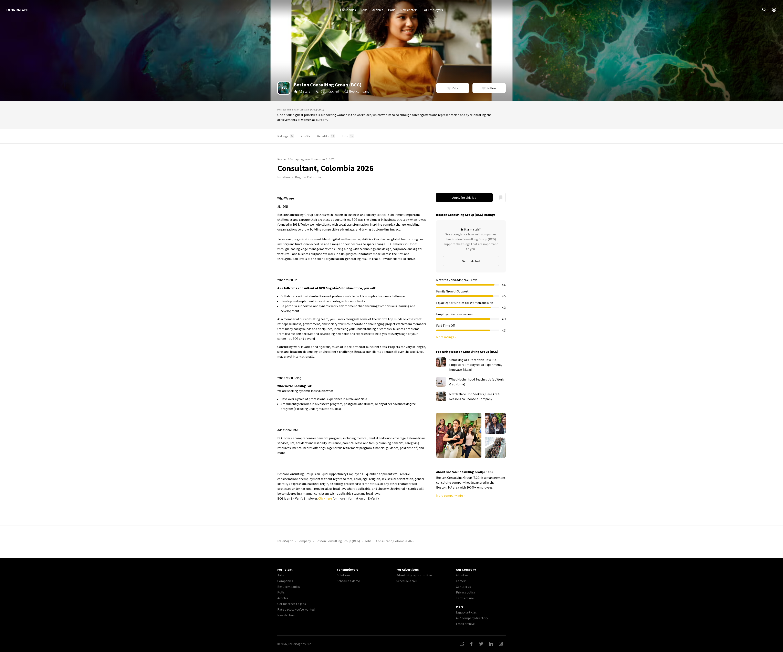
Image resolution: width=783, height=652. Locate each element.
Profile (305, 136)
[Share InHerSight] (462, 644)
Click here (325, 498)
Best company (359, 91)
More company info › (450, 495)
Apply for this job (464, 197)
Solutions (343, 575)
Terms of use (465, 598)
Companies (348, 10)
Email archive (465, 624)
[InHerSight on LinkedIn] (491, 644)
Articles (377, 10)
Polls (391, 10)
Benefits (325, 136)
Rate (455, 88)
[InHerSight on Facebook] (471, 644)
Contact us (463, 587)
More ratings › (446, 337)
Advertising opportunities (414, 575)
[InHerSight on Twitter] (481, 644)
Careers (461, 581)
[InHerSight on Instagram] (501, 644)
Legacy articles (466, 612)
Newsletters (409, 10)
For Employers (432, 10)
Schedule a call (406, 581)
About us (462, 575)
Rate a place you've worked (296, 609)
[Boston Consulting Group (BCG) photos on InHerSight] (458, 435)
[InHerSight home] (17, 10)
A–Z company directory (472, 618)
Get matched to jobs (291, 604)
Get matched (330, 91)
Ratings (285, 136)
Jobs (364, 10)
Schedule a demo (348, 581)
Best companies (288, 587)
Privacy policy (465, 592)
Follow (491, 88)
